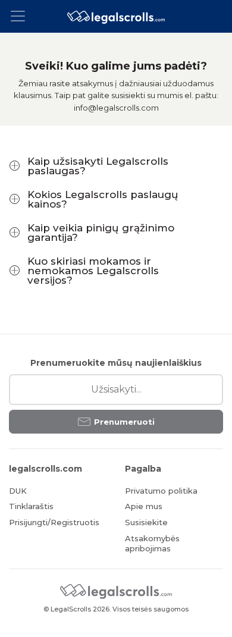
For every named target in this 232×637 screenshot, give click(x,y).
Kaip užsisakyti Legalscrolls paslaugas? (97, 166)
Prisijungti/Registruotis (54, 522)
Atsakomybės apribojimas (152, 543)
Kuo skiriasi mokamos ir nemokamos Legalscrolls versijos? (93, 270)
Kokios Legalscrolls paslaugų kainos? (102, 199)
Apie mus (143, 506)
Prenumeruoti (124, 421)
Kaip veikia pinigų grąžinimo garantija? (100, 232)
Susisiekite (146, 522)
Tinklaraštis (31, 506)
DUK (18, 490)
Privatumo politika (161, 490)
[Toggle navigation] (21, 16)
